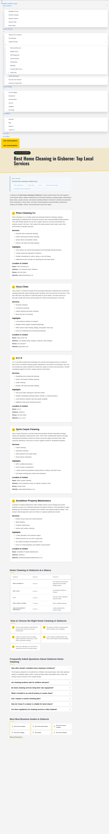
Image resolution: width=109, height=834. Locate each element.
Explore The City (7, 29)
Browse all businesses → (17, 737)
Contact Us (12, 129)
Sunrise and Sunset (14, 76)
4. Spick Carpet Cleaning (51, 185)
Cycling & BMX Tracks (16, 69)
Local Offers (6, 136)
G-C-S (14, 597)
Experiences (12, 96)
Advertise (11, 119)
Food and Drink (13, 99)
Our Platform (6, 113)
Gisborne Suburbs (13, 18)
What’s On (6, 133)
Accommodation (13, 92)
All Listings (11, 110)
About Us (11, 126)
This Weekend (12, 38)
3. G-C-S (40, 185)
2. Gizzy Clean (30, 185)
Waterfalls (12, 65)
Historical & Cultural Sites (15, 83)
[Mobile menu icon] (54, 1)
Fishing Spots (13, 62)
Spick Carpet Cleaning (19, 603)
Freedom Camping (13, 15)
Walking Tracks (14, 51)
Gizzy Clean (16, 591)
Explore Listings (7, 86)
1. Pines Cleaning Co (18, 185)
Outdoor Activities (13, 41)
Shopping (11, 106)
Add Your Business (10, 141)
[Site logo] (9, 3)
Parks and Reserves (15, 48)
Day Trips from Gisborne (15, 79)
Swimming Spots (14, 58)
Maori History (12, 25)
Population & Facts (13, 11)
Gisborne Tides (13, 22)
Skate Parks (13, 72)
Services (11, 103)
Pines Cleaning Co (18, 583)
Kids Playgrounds (14, 55)
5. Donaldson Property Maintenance (22, 188)
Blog (10, 122)
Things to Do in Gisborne (15, 34)
